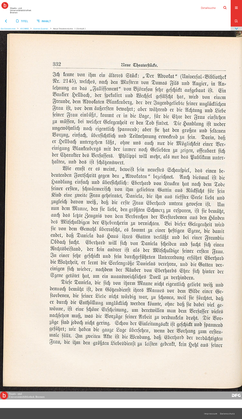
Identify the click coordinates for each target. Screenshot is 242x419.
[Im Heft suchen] (236, 21)
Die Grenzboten (8, 28)
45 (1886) (24, 28)
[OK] (225, 7)
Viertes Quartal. (41, 28)
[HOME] (16, 7)
